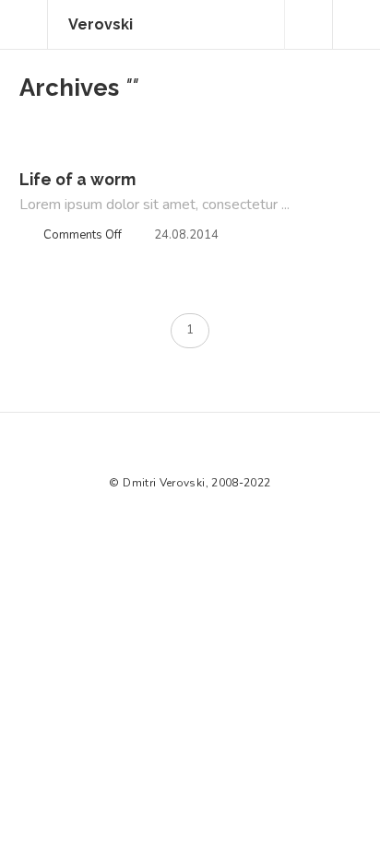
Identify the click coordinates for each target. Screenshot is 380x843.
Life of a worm (77, 179)
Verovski (100, 24)
